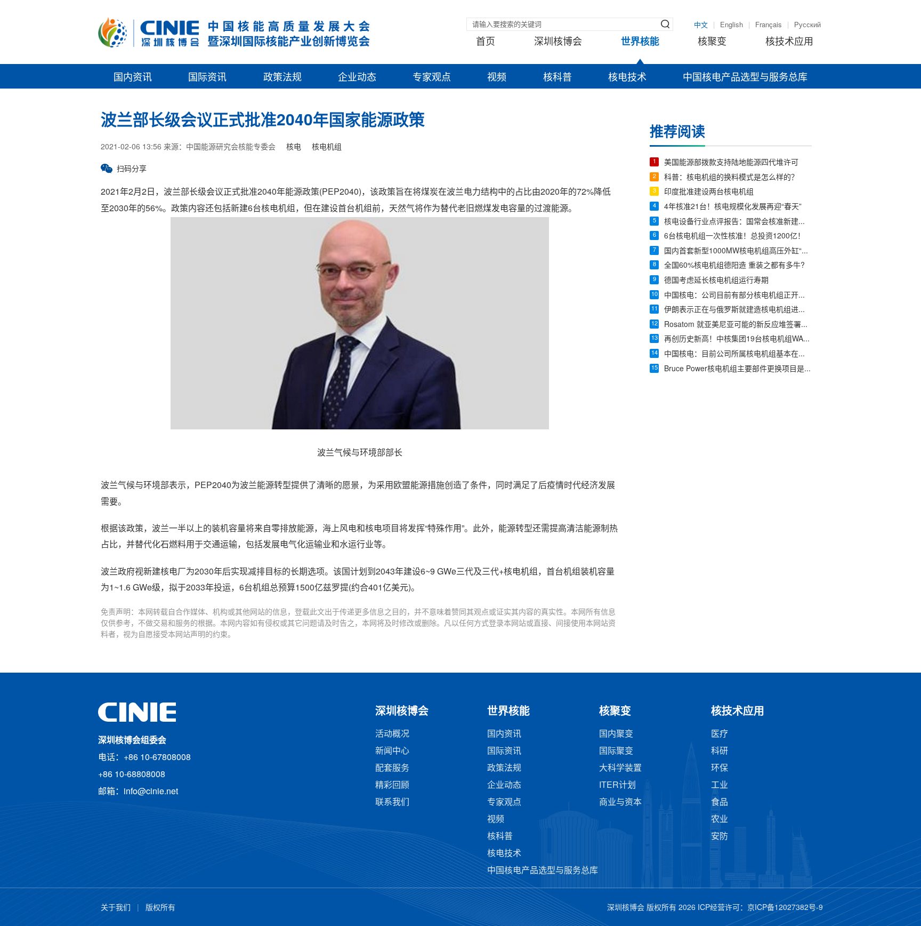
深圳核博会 (558, 42)
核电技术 (627, 78)
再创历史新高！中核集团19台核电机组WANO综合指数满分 (738, 340)
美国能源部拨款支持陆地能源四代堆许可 (731, 163)
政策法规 (282, 78)
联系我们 (392, 802)
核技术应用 (789, 42)
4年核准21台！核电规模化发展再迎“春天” (733, 207)
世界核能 (640, 42)
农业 (719, 819)
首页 (485, 42)
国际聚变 (616, 751)
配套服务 (392, 768)
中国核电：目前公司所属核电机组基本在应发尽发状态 (738, 354)
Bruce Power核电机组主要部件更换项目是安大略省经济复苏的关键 (738, 369)
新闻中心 (392, 751)
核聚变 (712, 42)
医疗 (719, 734)
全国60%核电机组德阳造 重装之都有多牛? (734, 266)
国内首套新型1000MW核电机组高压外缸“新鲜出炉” (738, 252)
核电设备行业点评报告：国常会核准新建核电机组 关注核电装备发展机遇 (738, 222)
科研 (719, 751)
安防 (719, 836)
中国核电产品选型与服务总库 (745, 78)
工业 (719, 785)
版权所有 (160, 908)
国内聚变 (616, 734)
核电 (293, 147)
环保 (719, 768)
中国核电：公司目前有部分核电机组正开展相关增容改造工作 (738, 296)
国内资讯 (133, 78)
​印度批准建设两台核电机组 (709, 192)
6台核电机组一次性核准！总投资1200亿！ (734, 237)
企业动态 (357, 78)
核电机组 (327, 147)
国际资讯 (207, 78)
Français (768, 25)
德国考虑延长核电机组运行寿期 (716, 281)
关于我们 (116, 908)
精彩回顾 (392, 785)
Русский (807, 25)
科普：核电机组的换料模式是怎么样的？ (731, 178)
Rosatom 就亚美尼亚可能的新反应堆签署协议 (738, 325)
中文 (701, 25)
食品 (719, 802)
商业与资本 (620, 802)
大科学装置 (620, 768)
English (731, 25)
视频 (496, 78)
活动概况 (392, 734)
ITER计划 (617, 785)
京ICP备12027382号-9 (785, 908)
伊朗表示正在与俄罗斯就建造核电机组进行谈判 (738, 310)
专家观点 (432, 78)
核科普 (557, 78)
